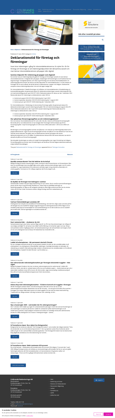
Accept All (108, 414)
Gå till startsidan (19, 365)
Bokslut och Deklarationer (63, 9)
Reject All (98, 414)
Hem (39, 9)
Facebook (20, 406)
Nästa (69, 154)
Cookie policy (29, 415)
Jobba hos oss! (47, 11)
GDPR (39, 11)
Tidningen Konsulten (58, 147)
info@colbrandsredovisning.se (24, 404)
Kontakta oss (97, 9)
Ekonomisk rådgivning (79, 9)
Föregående (15, 154)
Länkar (90, 9)
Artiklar (34, 54)
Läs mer (15, 173)
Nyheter (17, 49)
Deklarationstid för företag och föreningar (28, 147)
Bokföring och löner (48, 9)
